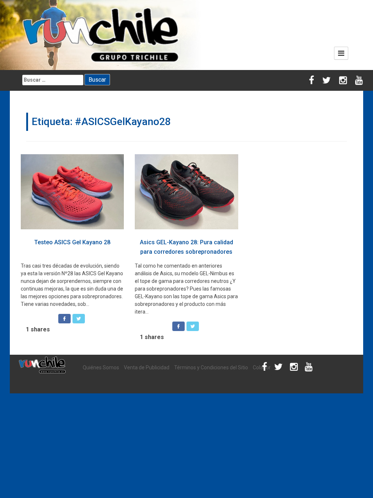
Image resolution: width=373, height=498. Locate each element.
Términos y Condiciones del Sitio (211, 367)
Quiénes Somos (101, 367)
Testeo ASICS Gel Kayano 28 (72, 242)
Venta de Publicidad (146, 367)
